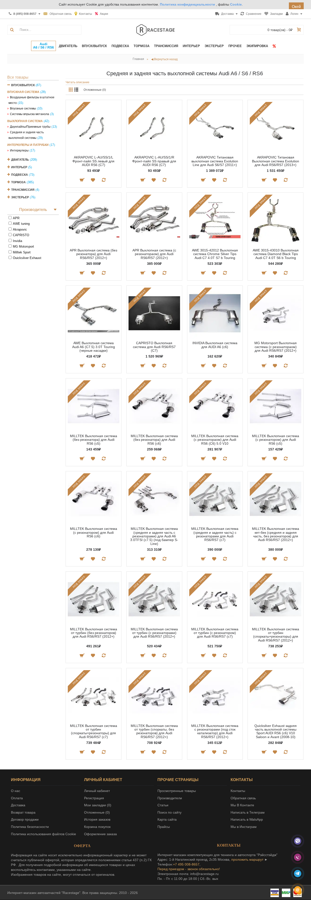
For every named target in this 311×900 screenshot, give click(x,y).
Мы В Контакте (242, 805)
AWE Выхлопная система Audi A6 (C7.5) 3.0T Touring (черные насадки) (93, 346)
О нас (15, 791)
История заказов (97, 819)
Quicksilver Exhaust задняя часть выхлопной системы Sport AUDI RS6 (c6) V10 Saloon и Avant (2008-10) (275, 731)
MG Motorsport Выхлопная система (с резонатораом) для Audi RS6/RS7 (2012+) (275, 346)
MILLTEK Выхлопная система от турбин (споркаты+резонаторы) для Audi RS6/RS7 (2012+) (275, 634)
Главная (138, 59)
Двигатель (20, 159)
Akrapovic (20, 229)
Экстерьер (20, 197)
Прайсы (163, 827)
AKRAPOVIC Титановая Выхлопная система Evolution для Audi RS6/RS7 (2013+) (275, 161)
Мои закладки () (97, 805)
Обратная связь (243, 798)
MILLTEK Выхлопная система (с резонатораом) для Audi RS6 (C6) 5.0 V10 (214, 439)
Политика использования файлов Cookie (43, 834)
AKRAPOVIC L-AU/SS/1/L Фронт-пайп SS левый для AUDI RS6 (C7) (93, 161)
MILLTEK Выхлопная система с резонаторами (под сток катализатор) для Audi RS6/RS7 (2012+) (214, 731)
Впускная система (23, 92)
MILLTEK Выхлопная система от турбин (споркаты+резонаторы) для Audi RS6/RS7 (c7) (93, 731)
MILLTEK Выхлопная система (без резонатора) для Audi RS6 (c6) (154, 439)
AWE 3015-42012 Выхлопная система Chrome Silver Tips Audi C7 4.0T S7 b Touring (215, 254)
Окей (296, 7)
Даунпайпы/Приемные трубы (30, 126)
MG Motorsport (23, 246)
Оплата (17, 798)
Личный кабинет (97, 791)
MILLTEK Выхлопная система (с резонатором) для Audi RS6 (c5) (275, 439)
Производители (169, 798)
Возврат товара (23, 812)
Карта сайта (167, 819)
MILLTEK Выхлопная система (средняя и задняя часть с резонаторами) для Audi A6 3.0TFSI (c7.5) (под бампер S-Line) (154, 536)
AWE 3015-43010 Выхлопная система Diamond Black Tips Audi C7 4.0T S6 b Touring (276, 254)
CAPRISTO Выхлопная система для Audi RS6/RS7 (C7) (154, 346)
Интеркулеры (19, 150)
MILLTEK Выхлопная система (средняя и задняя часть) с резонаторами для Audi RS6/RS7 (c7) (214, 534)
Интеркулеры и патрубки (28, 145)
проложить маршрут (247, 859)
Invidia (17, 241)
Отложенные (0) (95, 90)
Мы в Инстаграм (244, 827)
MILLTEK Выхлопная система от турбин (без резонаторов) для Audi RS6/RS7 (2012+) (93, 633)
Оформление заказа (100, 834)
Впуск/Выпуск (23, 85)
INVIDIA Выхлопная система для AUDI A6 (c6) (214, 345)
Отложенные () (97, 812)
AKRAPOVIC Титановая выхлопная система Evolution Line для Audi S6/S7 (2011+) (214, 161)
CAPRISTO (21, 235)
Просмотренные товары (176, 791)
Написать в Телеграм (248, 812)
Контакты (238, 791)
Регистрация (94, 798)
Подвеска (19, 174)
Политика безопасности (30, 827)
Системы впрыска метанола (29, 114)
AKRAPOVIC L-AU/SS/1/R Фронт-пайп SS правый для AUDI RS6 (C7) (154, 161)
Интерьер (19, 167)
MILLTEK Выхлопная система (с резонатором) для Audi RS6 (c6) (93, 532)
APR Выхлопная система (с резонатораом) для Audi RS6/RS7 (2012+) (154, 254)
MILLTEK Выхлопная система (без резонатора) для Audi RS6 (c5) (93, 439)
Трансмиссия (23, 190)
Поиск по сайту (169, 812)
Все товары (17, 77)
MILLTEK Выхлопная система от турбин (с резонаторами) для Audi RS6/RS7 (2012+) (154, 633)
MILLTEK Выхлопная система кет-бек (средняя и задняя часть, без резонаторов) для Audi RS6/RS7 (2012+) (275, 534)
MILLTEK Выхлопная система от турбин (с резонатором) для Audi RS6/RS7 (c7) (214, 633)
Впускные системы (23, 108)
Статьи (162, 805)
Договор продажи (25, 819)
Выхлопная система (25, 121)
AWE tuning (21, 223)
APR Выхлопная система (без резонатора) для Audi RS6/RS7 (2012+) (93, 254)
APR (16, 218)
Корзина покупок (97, 827)
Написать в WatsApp (247, 819)
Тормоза (18, 182)
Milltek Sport (22, 252)
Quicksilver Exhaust (27, 258)
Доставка (18, 805)
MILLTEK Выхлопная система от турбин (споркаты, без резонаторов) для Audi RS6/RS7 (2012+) (154, 731)
